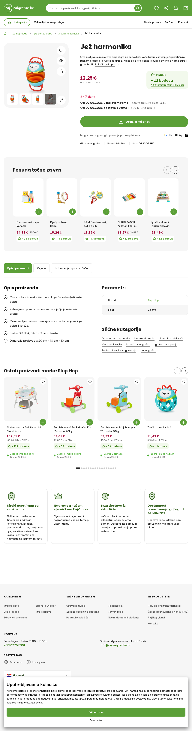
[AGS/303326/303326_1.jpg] (25, 399)
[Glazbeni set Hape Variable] (28, 197)
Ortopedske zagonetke (116, 338)
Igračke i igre (11, 605)
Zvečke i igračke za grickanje (119, 350)
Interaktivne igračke (138, 344)
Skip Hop (120, 143)
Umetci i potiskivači (171, 338)
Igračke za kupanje (166, 344)
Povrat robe (115, 611)
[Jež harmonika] (12, 99)
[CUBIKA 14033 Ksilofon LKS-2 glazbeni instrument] (129, 197)
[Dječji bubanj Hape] (62, 197)
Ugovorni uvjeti (75, 605)
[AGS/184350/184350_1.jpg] (72, 399)
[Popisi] (156, 8)
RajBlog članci (156, 617)
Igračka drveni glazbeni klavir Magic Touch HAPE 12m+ (163, 224)
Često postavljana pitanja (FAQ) (168, 611)
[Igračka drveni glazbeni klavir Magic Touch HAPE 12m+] (163, 197)
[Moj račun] (166, 8)
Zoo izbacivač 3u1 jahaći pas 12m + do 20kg (118, 429)
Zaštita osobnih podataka (82, 611)
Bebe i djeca (11, 611)
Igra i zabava (43, 611)
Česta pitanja (152, 22)
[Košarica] (186, 8)
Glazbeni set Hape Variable (27, 224)
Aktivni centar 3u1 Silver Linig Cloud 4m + (24, 429)
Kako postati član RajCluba (167, 84)
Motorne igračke (112, 344)
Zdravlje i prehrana (15, 617)
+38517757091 (14, 645)
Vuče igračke (148, 350)
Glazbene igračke (90, 143)
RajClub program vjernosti (164, 605)
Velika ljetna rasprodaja (49, 22)
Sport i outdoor (46, 605)
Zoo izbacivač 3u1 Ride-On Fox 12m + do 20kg (73, 429)
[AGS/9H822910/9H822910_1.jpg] (119, 399)
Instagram (38, 662)
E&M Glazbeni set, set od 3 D (95, 224)
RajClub (169, 22)
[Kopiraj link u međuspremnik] (61, 71)
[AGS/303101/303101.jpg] (166, 399)
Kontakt (183, 22)
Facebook (16, 662)
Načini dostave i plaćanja (123, 617)
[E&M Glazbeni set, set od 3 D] (96, 197)
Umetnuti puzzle (144, 338)
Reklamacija (115, 605)
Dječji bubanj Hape (58, 224)
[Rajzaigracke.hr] (5, 33)
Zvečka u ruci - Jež (159, 427)
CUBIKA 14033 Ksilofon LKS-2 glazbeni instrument (127, 224)
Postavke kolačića (77, 617)
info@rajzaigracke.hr (115, 645)
